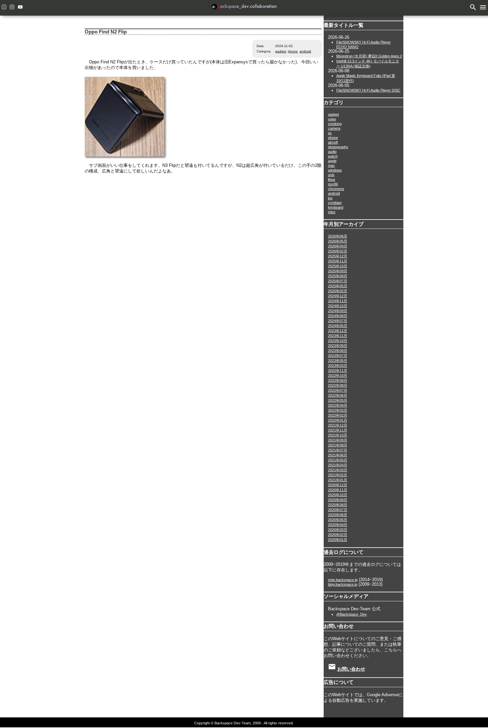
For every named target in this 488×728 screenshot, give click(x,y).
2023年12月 (337, 331)
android (305, 51)
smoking (335, 124)
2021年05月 (337, 460)
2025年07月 (337, 281)
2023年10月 (337, 341)
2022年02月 (337, 415)
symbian (335, 203)
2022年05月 (337, 400)
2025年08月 (337, 276)
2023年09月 (337, 346)
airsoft (333, 142)
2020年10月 (337, 495)
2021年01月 (337, 480)
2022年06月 (337, 395)
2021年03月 (337, 470)
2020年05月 (337, 520)
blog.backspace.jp (342, 584)
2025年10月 (337, 266)
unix (331, 175)
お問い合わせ (351, 669)
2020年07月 (337, 510)
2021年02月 (337, 475)
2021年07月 (337, 450)
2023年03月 (337, 365)
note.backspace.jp (343, 580)
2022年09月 (337, 380)
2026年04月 (337, 246)
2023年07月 (337, 356)
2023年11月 (337, 336)
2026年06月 (337, 236)
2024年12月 (337, 296)
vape (332, 119)
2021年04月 (337, 465)
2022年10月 (337, 375)
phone (293, 51)
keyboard (335, 207)
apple (332, 161)
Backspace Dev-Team (244, 8)
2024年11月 (337, 301)
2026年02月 (337, 251)
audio (332, 152)
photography (338, 147)
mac (331, 165)
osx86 (333, 184)
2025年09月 (337, 271)
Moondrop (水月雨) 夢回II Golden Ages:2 (369, 56)
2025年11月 (337, 261)
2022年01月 (337, 420)
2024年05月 (337, 326)
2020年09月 (337, 500)
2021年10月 (337, 435)
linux (331, 179)
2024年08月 (337, 316)
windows (335, 170)
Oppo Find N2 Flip (106, 31)
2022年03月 (337, 410)
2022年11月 (337, 370)
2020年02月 (337, 535)
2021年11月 (337, 430)
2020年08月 (337, 505)
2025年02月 (337, 291)
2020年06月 (337, 515)
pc (330, 133)
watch (333, 156)
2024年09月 (337, 311)
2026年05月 (337, 241)
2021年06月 (337, 455)
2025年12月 (337, 256)
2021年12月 (337, 425)
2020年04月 (337, 525)
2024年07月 (337, 321)
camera (334, 128)
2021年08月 (337, 445)
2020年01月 (337, 540)
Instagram (12, 7)
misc (332, 212)
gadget (280, 51)
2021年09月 (337, 440)
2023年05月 (337, 361)
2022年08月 (337, 385)
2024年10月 (337, 306)
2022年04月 (337, 405)
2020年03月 (337, 530)
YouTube (20, 7)
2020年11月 (337, 490)
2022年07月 (337, 390)
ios (330, 198)
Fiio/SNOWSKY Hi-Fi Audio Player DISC (368, 90)
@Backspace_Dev (351, 614)
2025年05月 (337, 286)
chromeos (336, 189)
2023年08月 (337, 351)
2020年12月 (337, 485)
